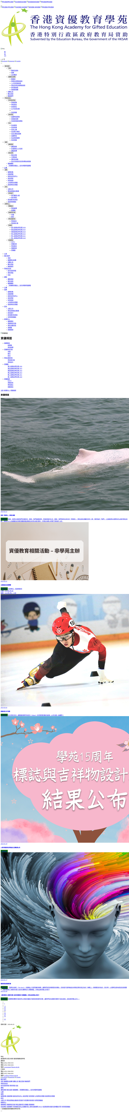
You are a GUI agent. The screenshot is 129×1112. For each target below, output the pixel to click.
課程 (6, 142)
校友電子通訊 (15, 131)
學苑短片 (14, 221)
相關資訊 (14, 248)
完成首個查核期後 (16, 121)
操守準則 (14, 197)
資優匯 (10, 225)
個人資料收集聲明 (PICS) (34, 1106)
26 (5, 1010)
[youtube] (18, 61)
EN (5, 56)
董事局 (13, 79)
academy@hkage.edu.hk (11, 1075)
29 (5, 1014)
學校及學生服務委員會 (18, 85)
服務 (12, 72)
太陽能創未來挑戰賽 (6, 585)
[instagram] (11, 61)
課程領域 (10, 144)
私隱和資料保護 (48, 1106)
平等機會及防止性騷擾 (20, 1106)
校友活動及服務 (16, 133)
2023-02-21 (4, 511)
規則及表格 (14, 159)
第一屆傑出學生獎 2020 (18, 238)
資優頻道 (10, 240)
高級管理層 (14, 89)
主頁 (5, 254)
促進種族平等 (57, 1106)
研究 (6, 186)
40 (5, 1019)
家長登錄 (37, 7)
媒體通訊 (10, 206)
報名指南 (10, 153)
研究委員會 (14, 87)
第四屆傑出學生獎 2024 (18, 231)
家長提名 (14, 106)
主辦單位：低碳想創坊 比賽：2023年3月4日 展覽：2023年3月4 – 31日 (11, 591)
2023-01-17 (4, 980)
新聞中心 (7, 204)
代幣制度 (14, 157)
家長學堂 (10, 178)
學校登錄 (51, 7)
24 (5, 1006)
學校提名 (14, 104)
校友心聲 (14, 129)
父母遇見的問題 (13, 182)
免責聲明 (9, 1106)
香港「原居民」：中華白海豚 (8, 515)
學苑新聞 (14, 208)
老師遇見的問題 (13, 184)
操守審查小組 (15, 195)
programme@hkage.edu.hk (11, 1067)
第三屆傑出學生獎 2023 (18, 234)
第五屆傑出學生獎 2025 (18, 229)
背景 (9, 68)
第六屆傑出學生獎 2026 (18, 227)
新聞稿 (13, 210)
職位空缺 (10, 94)
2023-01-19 (4, 844)
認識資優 (10, 174)
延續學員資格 (15, 117)
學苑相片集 (14, 223)
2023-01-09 (4, 991)
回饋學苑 (14, 136)
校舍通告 (3, 1106)
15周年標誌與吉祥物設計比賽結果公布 (10, 847)
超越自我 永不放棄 (5, 711)
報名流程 (14, 155)
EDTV (13, 242)
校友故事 (14, 127)
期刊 (12, 217)
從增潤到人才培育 (16, 148)
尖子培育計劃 (15, 109)
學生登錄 (11, 7)
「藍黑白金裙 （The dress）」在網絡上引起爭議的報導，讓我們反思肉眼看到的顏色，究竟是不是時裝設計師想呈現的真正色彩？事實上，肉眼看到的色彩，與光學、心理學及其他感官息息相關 (67, 987)
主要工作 (10, 189)
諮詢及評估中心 (13, 176)
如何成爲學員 (11, 100)
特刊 (9, 356)
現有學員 (10, 114)
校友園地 (14, 125)
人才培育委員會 (16, 83)
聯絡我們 (10, 96)
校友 (9, 123)
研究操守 (10, 193)
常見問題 (14, 112)
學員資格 (14, 102)
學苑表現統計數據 (13, 191)
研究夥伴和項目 (13, 199)
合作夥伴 (14, 74)
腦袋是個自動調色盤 (6, 983)
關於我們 (7, 66)
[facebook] (4, 61)
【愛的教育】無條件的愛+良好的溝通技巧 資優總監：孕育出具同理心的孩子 (20, 995)
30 (5, 1016)
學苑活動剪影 (11, 219)
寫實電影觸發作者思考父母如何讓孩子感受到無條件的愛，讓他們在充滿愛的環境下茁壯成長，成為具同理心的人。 (44, 999)
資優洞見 (14, 244)
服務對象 (10, 172)
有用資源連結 (12, 202)
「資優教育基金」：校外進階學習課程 (19, 165)
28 (5, 1013)
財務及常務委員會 (16, 81)
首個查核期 (14, 119)
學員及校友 (8, 98)
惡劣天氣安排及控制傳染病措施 (21, 161)
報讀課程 (10, 163)
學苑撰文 (14, 246)
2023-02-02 (4, 707)
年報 (12, 214)
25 (5, 1008)
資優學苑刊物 (11, 212)
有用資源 (10, 180)
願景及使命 (14, 70)
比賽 (5, 167)
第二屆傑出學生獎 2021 (18, 236)
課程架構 (14, 151)
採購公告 (10, 91)
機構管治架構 (11, 77)
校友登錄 (24, 7)
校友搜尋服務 (15, 138)
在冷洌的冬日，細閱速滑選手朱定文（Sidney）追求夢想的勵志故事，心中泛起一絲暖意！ (36, 715)
